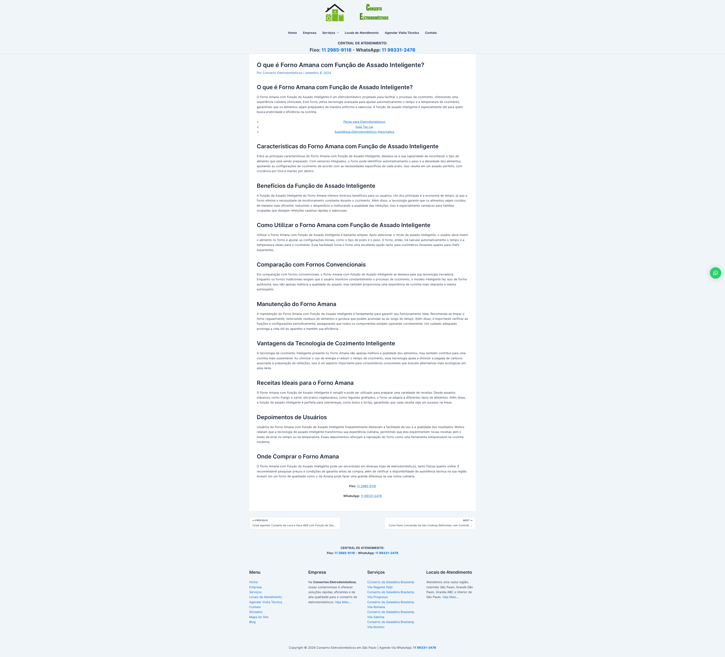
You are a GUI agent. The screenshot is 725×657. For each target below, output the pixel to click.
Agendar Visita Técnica (265, 602)
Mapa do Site (258, 617)
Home (253, 582)
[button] (337, 32)
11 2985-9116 (337, 50)
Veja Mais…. (343, 602)
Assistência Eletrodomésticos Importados (364, 132)
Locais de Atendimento (265, 597)
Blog (252, 622)
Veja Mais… (450, 597)
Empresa (255, 587)
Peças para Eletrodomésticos (364, 122)
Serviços (255, 592)
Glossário (256, 612)
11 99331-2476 (398, 50)
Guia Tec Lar (364, 127)
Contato (255, 607)
